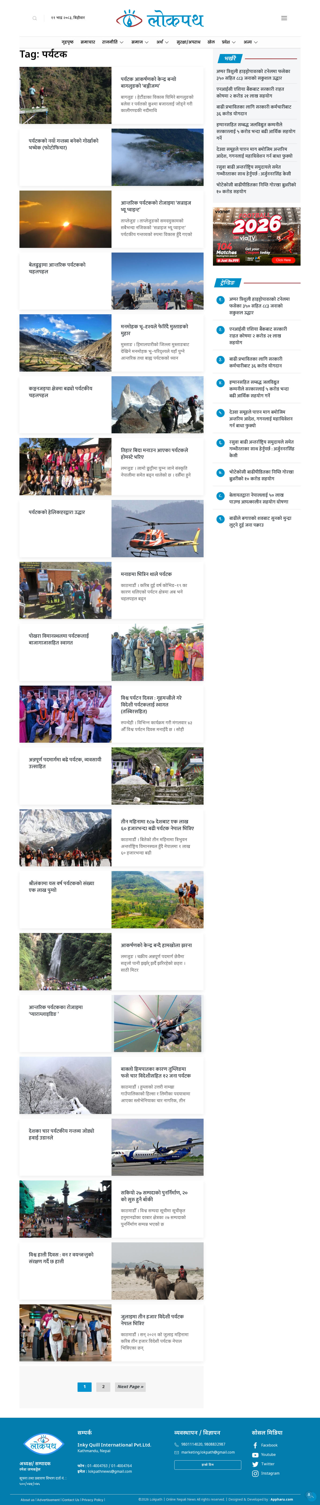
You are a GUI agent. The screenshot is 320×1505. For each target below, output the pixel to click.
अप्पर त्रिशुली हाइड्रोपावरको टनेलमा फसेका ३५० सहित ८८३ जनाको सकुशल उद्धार (253, 75)
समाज (137, 42)
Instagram (270, 1473)
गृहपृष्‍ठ (68, 42)
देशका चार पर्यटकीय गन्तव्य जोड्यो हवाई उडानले (61, 1134)
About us (28, 1500)
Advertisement (48, 1500)
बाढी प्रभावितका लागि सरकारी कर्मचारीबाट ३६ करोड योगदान (253, 110)
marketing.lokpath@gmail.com (208, 1452)
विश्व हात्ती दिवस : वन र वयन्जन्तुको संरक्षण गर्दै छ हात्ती (61, 1258)
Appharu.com (282, 1500)
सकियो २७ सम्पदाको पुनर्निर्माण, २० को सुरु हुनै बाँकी (154, 1196)
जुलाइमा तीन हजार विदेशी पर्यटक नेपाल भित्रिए (152, 1320)
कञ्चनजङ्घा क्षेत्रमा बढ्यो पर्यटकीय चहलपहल (60, 392)
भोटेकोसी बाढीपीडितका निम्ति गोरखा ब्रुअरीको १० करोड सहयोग (256, 188)
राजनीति (110, 42)
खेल (211, 42)
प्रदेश (226, 42)
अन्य (248, 42)
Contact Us (70, 1500)
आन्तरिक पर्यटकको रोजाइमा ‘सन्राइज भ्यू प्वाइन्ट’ (156, 206)
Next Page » (130, 1387)
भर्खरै (230, 59)
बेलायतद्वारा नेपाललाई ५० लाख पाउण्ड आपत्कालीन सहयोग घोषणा (258, 498)
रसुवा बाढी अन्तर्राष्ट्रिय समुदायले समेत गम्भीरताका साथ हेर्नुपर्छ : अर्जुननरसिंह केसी (253, 170)
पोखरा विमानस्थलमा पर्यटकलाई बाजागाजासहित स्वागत (59, 639)
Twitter (268, 1464)
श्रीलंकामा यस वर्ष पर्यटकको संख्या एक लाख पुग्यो (61, 887)
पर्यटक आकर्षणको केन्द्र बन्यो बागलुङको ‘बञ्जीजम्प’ (148, 82)
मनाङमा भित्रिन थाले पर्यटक (146, 574)
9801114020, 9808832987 (203, 1444)
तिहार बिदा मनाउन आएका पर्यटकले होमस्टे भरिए (154, 454)
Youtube (268, 1455)
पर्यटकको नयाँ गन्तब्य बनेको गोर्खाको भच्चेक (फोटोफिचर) (63, 144)
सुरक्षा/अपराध (189, 42)
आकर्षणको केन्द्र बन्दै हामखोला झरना (156, 945)
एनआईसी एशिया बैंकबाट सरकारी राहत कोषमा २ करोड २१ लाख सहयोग (250, 92)
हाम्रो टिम (208, 1465)
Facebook (269, 1445)
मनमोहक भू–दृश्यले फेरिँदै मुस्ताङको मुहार (154, 330)
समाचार (88, 42)
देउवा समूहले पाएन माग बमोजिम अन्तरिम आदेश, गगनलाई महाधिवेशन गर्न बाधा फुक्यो (254, 152)
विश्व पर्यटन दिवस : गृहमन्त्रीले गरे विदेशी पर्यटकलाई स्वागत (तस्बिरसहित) (151, 705)
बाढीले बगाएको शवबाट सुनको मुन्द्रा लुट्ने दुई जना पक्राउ (260, 521)
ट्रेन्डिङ (228, 283)
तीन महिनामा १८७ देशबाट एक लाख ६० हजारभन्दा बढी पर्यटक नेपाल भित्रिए (157, 825)
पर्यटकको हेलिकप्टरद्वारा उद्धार (57, 512)
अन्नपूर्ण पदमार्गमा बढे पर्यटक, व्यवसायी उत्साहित (65, 763)
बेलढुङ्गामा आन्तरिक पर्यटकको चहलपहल (57, 268)
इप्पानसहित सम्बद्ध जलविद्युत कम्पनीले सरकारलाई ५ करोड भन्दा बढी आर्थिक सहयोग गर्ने (255, 131)
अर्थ (159, 42)
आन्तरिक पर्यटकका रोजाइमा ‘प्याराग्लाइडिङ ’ (56, 1011)
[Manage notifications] (309, 1494)
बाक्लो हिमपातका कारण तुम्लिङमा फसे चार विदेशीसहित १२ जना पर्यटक (156, 1072)
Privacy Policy (92, 1500)
